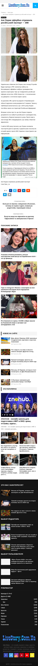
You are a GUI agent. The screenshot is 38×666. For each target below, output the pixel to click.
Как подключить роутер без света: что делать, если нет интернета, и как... (9, 448)
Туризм (3, 622)
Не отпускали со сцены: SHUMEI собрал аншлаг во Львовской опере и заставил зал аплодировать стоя (18, 323)
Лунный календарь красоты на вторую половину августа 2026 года (23, 360)
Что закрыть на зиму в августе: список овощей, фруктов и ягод (22, 350)
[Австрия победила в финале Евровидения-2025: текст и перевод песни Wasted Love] (5, 582)
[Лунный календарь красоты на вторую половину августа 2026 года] (5, 362)
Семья (3, 608)
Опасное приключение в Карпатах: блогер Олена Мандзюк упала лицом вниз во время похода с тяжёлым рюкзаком (22, 547)
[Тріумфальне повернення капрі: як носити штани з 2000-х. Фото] (5, 527)
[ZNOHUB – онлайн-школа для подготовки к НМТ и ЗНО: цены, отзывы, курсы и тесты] (19, 405)
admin (4, 25)
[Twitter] (11, 655)
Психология (5, 624)
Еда (4, 602)
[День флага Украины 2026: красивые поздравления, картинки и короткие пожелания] (5, 340)
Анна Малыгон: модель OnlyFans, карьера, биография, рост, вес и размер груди (27, 470)
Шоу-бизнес (5, 605)
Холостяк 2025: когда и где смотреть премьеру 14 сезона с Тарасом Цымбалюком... (27, 448)
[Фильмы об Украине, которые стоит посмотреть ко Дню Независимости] (5, 372)
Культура (3, 17)
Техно (3, 619)
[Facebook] (6, 655)
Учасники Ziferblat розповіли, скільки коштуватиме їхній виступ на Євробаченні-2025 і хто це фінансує (18, 256)
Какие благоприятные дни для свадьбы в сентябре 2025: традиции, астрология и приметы (24, 536)
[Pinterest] (21, 655)
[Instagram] (16, 655)
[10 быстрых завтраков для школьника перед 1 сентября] (5, 382)
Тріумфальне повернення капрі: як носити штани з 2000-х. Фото (22, 525)
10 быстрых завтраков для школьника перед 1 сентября (21, 381)
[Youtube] (27, 655)
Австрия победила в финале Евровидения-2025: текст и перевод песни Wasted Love (23, 581)
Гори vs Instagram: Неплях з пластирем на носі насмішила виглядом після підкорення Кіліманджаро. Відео (18, 289)
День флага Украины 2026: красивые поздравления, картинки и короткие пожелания (24, 340)
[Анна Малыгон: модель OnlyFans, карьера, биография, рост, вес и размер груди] (28, 460)
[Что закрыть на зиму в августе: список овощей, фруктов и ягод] (5, 352)
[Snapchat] (32, 655)
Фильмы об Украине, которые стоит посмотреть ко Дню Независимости (23, 371)
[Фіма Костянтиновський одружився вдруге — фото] (5, 572)
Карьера (4, 616)
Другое (3, 596)
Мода (2, 613)
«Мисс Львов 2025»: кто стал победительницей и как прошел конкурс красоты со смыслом (22, 561)
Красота (3, 610)
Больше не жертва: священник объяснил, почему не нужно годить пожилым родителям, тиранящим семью (19, 206)
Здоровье (4, 599)
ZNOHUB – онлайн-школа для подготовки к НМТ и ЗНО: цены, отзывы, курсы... (16, 421)
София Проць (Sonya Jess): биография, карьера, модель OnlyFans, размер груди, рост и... (9, 471)
